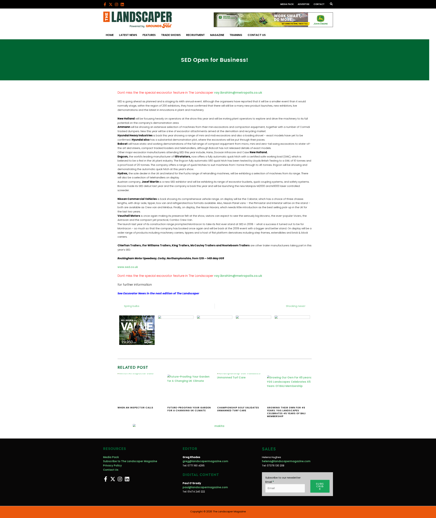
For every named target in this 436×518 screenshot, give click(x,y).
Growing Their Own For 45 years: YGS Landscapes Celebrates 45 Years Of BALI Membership (286, 412)
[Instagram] (116, 4)
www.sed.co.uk (128, 267)
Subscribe (320, 486)
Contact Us (110, 470)
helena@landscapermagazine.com (286, 461)
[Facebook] (105, 4)
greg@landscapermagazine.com (205, 461)
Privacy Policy (112, 465)
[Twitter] (111, 4)
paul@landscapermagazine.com (205, 487)
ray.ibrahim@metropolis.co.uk (238, 92)
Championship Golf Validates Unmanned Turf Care (238, 409)
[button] (331, 4)
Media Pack (111, 457)
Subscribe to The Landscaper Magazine (130, 461)
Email (269, 482)
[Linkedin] (122, 4)
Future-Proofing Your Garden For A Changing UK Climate (189, 409)
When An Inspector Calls (135, 407)
